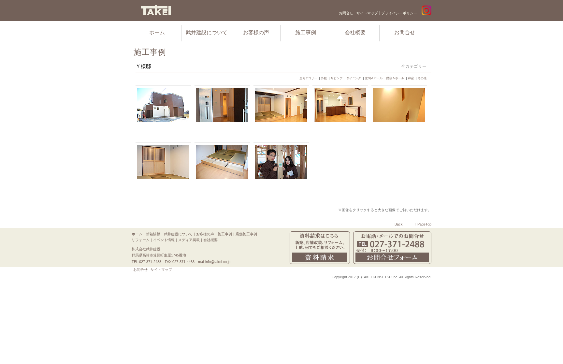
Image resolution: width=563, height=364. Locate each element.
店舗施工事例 (246, 234)
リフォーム (141, 240)
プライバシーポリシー (399, 13)
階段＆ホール (395, 78)
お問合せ (346, 13)
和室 (411, 78)
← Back (396, 224)
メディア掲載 (189, 240)
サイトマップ (367, 13)
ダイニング (353, 78)
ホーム (157, 32)
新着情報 (153, 234)
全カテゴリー (308, 78)
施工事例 (305, 32)
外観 (324, 78)
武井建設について (206, 32)
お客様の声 (256, 32)
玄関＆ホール (374, 78)
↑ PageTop (422, 224)
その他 (422, 78)
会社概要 (355, 32)
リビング (336, 78)
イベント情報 (164, 240)
